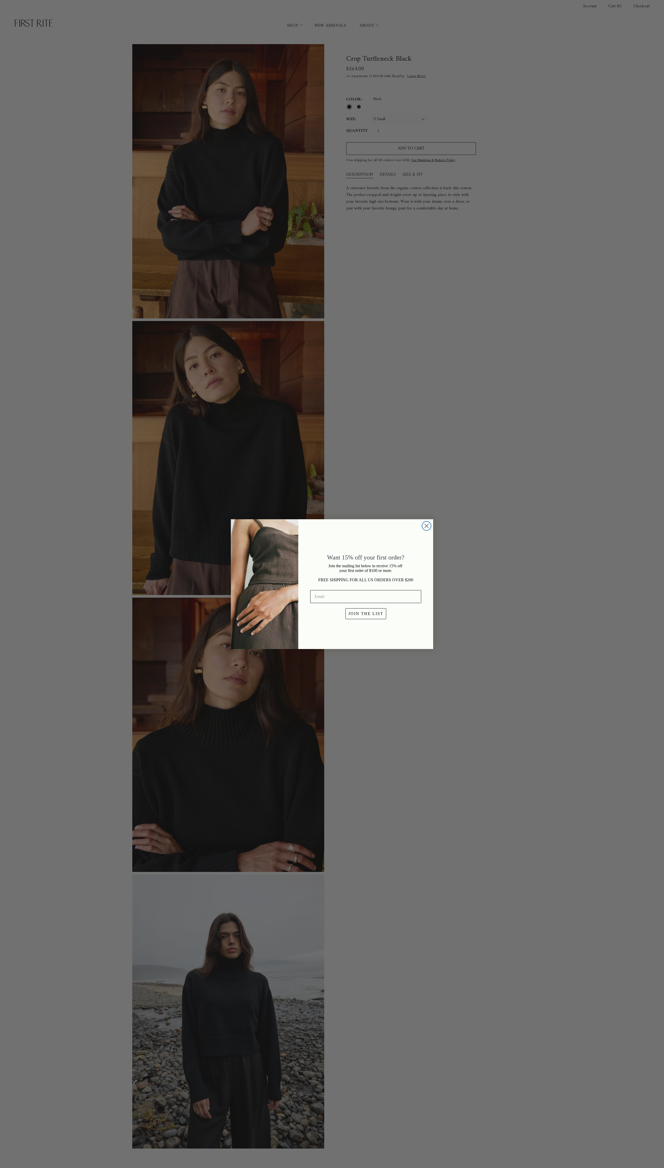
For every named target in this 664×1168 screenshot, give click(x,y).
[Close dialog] (426, 525)
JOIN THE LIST (365, 613)
